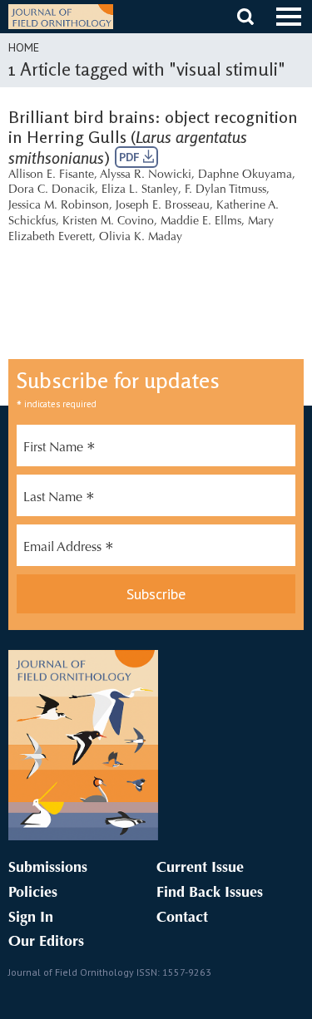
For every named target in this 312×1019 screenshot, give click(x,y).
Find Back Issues (209, 893)
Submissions (47, 868)
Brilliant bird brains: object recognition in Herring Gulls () (153, 137)
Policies (32, 893)
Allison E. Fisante (51, 175)
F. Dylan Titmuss (225, 190)
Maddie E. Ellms (201, 222)
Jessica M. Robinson (58, 206)
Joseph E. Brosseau (163, 206)
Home (23, 47)
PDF (131, 157)
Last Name (59, 499)
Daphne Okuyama (245, 175)
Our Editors (46, 942)
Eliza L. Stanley (140, 190)
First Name (59, 450)
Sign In (30, 918)
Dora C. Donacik (51, 190)
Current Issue (200, 868)
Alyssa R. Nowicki (145, 175)
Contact (182, 918)
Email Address (68, 549)
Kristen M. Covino (108, 222)
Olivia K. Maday (140, 238)
